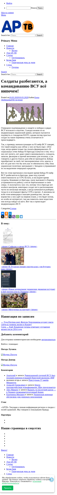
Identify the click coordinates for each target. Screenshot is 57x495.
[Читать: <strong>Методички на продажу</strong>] (14, 307)
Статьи (9, 55)
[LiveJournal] (10, 216)
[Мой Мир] (10, 213)
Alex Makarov (12, 390)
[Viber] (13, 216)
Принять (7, 488)
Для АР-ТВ (11, 53)
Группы (15, 67)
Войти (9, 3)
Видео (14, 50)
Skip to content (7, 13)
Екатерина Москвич (15, 394)
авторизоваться (48, 339)
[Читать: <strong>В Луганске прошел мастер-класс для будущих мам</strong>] (12, 264)
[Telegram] (21, 216)
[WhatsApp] (17, 216)
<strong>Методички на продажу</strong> (19, 309)
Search (4, 72)
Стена (9, 65)
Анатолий (11, 375)
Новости (10, 48)
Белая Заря (11, 60)
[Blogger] (6, 216)
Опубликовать (18, 58)
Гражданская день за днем (23, 62)
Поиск (34, 8)
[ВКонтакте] (2, 213)
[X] (2, 216)
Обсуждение (17, 100)
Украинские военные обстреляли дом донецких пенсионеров (29, 395)
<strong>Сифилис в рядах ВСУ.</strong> (19, 246)
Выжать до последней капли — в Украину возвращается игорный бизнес (31, 391)
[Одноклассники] (6, 213)
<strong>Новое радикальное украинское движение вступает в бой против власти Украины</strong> (28, 290)
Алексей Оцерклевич (16, 385)
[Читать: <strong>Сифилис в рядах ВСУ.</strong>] (7, 244)
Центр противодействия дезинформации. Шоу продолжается (30, 386)
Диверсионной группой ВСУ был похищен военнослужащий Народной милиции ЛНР (30, 376)
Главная (10, 46)
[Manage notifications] (51, 479)
